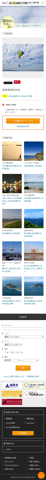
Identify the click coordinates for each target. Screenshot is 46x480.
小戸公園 (5, 166)
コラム (8, 449)
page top (41, 476)
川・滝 (12, 198)
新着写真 (9, 418)
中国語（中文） (34, 465)
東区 (31, 96)
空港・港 (15, 268)
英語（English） (34, 461)
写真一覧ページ (26, 25)
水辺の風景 (12, 96)
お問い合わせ (9, 469)
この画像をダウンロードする (23, 121)
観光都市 (15, 201)
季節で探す (30, 418)
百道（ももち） (31, 268)
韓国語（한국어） (35, 469)
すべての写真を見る (13, 427)
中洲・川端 (6, 198)
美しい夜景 (8, 201)
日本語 (31, 458)
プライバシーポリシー (12, 465)
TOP (17, 25)
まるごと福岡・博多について (14, 376)
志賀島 (28, 233)
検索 (23, 368)
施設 (3, 268)
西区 (7, 168)
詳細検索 (23, 433)
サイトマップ (9, 461)
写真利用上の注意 (23, 126)
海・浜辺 (21, 96)
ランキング (30, 423)
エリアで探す (10, 423)
